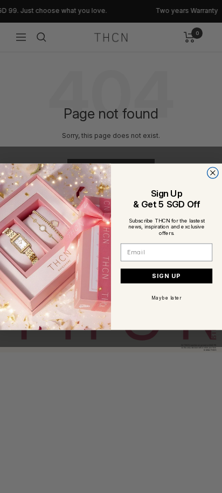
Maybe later (166, 297)
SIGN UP (166, 276)
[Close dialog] (213, 172)
